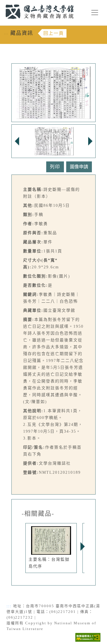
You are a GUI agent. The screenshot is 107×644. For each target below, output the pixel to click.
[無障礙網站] (87, 637)
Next (82, 546)
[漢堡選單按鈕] (94, 12)
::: (2, 3)
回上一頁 (53, 33)
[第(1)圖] (53, 140)
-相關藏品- (38, 513)
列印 (55, 166)
